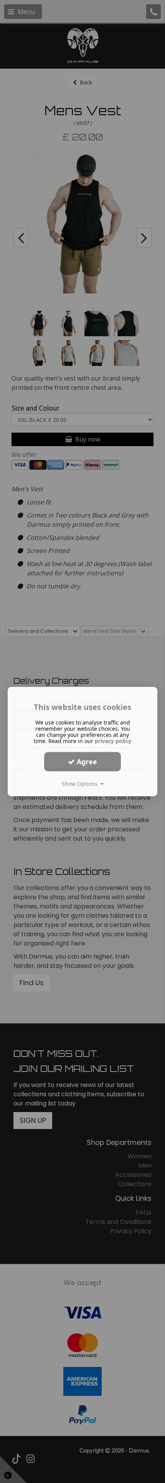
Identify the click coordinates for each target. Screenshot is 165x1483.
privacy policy (113, 741)
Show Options (81, 783)
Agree (86, 761)
